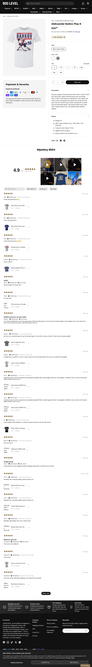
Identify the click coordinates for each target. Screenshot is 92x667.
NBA (33, 8)
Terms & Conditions (52, 627)
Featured (7, 8)
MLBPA (25, 8)
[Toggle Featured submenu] (12, 8)
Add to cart (77, 82)
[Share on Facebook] (61, 140)
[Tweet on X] (57, 140)
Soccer (83, 8)
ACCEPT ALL (46, 662)
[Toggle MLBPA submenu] (29, 8)
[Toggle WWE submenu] (62, 8)
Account (34, 636)
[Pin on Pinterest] (64, 140)
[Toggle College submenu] (78, 8)
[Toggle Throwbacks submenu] (39, 12)
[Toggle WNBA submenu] (45, 8)
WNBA (42, 8)
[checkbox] (53, 189)
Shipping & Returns (38, 625)
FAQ (33, 629)
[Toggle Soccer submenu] (87, 8)
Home (4, 16)
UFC (66, 8)
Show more (46, 593)
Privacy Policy (70, 658)
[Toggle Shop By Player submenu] (53, 12)
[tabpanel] (46, 392)
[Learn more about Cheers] (58, 37)
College (74, 8)
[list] (24, 47)
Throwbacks (34, 12)
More (58, 12)
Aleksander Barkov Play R (13, 16)
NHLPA (50, 8)
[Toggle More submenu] (61, 12)
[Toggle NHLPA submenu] (54, 8)
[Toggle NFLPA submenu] (20, 8)
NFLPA (16, 8)
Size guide (86, 63)
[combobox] (49, 3)
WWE (58, 8)
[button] (88, 3)
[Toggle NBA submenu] (37, 8)
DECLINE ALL (74, 662)
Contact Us (35, 632)
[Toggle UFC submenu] (69, 8)
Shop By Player (47, 12)
